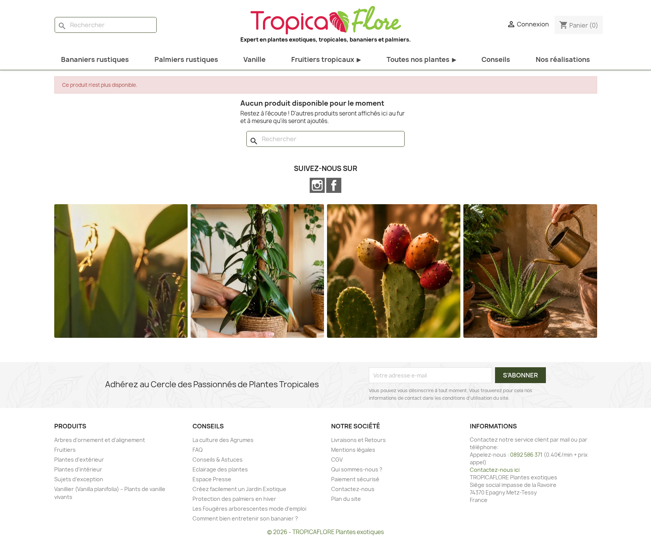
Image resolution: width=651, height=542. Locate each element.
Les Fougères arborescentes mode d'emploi (249, 508)
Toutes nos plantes (421, 59)
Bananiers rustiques (95, 59)
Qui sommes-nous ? (356, 469)
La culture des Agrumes (223, 439)
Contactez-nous (352, 489)
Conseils (495, 59)
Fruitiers (65, 449)
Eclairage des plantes (220, 469)
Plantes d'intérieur (78, 469)
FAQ (198, 449)
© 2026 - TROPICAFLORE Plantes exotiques (325, 532)
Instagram (317, 185)
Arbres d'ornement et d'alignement (99, 439)
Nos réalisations (563, 59)
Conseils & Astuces (218, 459)
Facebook (333, 185)
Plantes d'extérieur (79, 459)
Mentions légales (353, 449)
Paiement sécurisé (355, 479)
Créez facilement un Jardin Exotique (239, 489)
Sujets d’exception (78, 479)
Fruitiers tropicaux (326, 59)
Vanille (254, 59)
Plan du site (346, 498)
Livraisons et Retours (358, 439)
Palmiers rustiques (186, 59)
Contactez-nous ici (495, 469)
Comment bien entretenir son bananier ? (245, 518)
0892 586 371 (526, 454)
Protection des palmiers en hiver (234, 498)
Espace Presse (212, 479)
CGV (337, 459)
